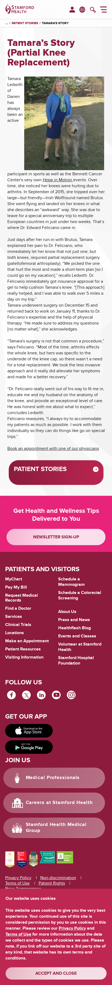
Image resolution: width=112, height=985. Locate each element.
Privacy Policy (18, 878)
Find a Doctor (18, 608)
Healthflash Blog (74, 628)
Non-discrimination (58, 878)
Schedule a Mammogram (71, 581)
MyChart (13, 579)
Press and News (74, 619)
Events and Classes (77, 636)
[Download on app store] (29, 731)
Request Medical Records (21, 598)
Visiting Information (24, 657)
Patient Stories (25, 23)
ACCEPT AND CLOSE (56, 973)
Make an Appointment (27, 641)
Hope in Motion (58, 180)
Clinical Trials (18, 624)
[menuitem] (72, 10)
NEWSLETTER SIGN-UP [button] (56, 537)
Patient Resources (23, 649)
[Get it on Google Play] (29, 747)
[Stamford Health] (19, 9)
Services (13, 616)
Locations (14, 633)
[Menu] (103, 10)
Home (6, 23)
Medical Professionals (53, 778)
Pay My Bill (16, 587)
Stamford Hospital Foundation (76, 660)
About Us (67, 611)
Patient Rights (52, 883)
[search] (93, 10)
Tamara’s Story (55, 23)
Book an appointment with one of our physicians (53, 448)
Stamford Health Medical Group (56, 828)
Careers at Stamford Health (59, 803)
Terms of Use (17, 883)
